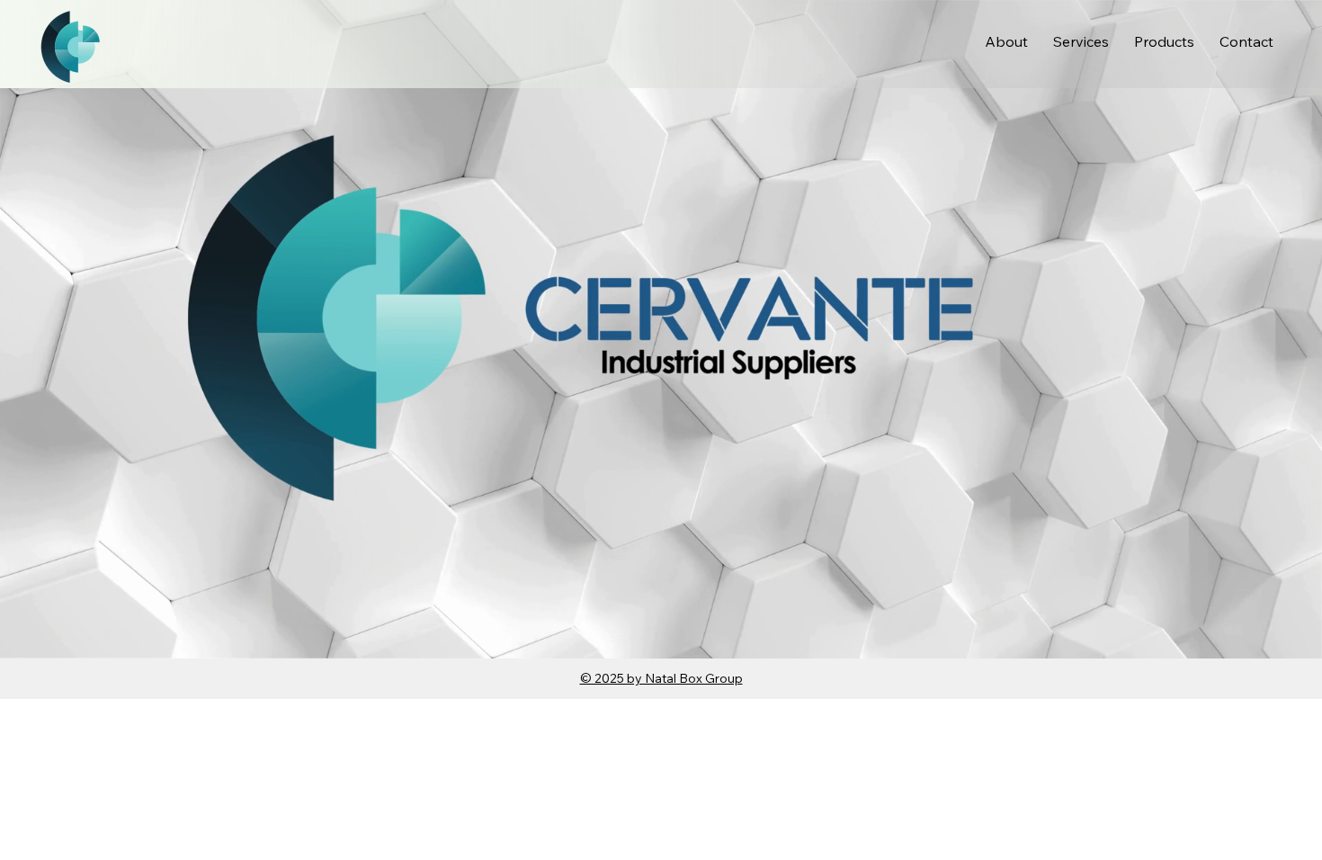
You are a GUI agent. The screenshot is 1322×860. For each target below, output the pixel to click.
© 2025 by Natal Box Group (661, 678)
